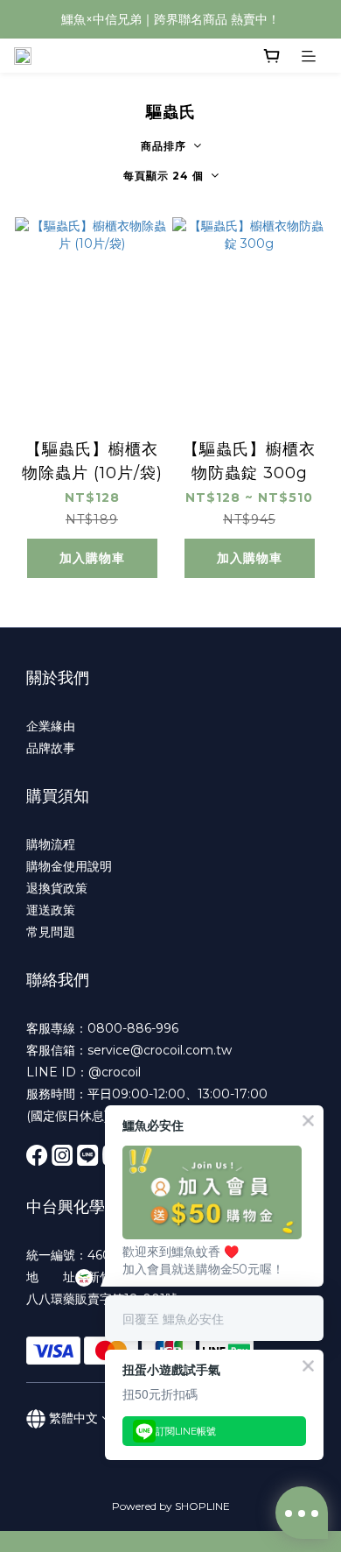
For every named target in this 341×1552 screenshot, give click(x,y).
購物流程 (50, 844)
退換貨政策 (56, 888)
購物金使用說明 (69, 866)
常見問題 (50, 932)
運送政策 (50, 910)
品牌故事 (50, 748)
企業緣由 (50, 726)
